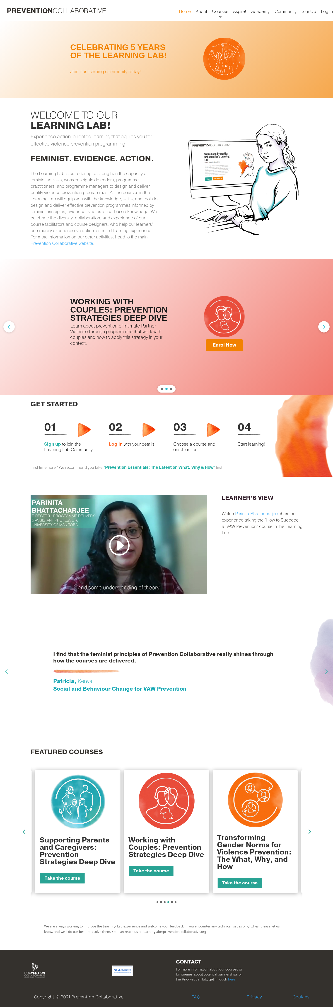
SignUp (309, 12)
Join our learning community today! (105, 71)
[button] (166, 59)
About (201, 12)
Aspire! (239, 12)
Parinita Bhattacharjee (256, 514)
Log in (116, 444)
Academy (260, 12)
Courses (220, 12)
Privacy (254, 997)
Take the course (62, 878)
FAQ (195, 997)
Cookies (301, 997)
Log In (327, 12)
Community (286, 12)
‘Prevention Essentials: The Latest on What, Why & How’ (159, 467)
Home (185, 12)
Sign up (52, 444)
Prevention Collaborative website (62, 243)
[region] (166, 59)
